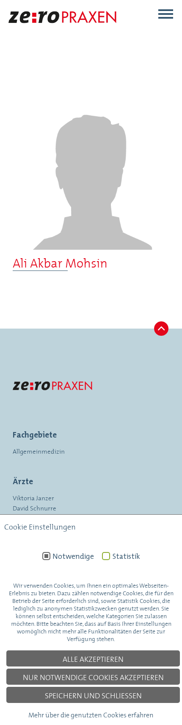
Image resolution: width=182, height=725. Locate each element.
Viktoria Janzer (33, 497)
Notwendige (73, 556)
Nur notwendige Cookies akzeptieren (93, 676)
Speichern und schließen (93, 694)
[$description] (63, 30)
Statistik (126, 556)
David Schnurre (34, 507)
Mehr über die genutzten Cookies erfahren (91, 714)
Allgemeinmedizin (39, 450)
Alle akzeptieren (93, 658)
